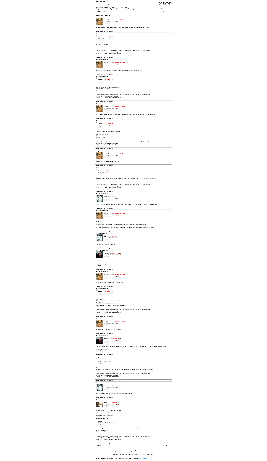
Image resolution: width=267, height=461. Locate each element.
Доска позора (123, 7)
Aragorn (106, 253)
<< (168, 9)
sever (105, 196)
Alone (105, 402)
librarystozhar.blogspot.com (115, 53)
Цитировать (110, 31)
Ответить (102, 31)
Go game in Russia (123, 458)
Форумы (98, 9)
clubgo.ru (98, 265)
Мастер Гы (106, 19)
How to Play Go (143, 458)
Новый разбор (111, 9)
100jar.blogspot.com (112, 52)
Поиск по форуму (121, 9)
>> (170, 9)
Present (100, 36)
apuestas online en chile (112, 458)
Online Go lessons (133, 458)
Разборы (104, 9)
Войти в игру (130, 9)
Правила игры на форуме (103, 7)
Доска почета (115, 7)
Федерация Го (100, 1)
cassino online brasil (101, 458)
